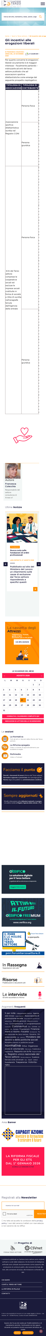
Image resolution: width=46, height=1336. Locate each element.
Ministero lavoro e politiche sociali (19, 1042)
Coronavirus (19, 1026)
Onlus (24, 1046)
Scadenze (35, 1057)
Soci (26, 1059)
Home (7, 36)
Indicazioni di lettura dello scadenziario (23, 721)
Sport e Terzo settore (19, 36)
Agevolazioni (19, 1016)
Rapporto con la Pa (22, 1051)
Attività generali (19, 1021)
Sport (30, 1060)
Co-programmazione (32, 1024)
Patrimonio (28, 1049)
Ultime (13, 507)
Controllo (8, 1026)
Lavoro (22, 1037)
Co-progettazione (16, 1024)
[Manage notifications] (41, 1331)
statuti (35, 1059)
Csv (29, 1026)
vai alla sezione (22, 642)
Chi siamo (6, 1280)
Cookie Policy (27, 1333)
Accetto (17, 1333)
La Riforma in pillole (11, 1289)
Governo (32, 1034)
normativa (13, 1045)
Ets (11, 1029)
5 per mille (10, 1013)
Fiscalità (25, 1032)
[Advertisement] (23, 839)
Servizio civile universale (14, 1060)
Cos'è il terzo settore (12, 1284)
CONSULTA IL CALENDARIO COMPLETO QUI (23, 716)
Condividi (34, 54)
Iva (18, 1037)
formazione (33, 1032)
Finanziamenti (24, 1029)
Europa (15, 1029)
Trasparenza (21, 1062)
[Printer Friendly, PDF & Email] (26, 54)
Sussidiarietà (10, 1062)
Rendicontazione (26, 1057)
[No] (43, 1328)
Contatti (6, 1293)
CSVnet (34, 1026)
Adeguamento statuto (24, 1013)
